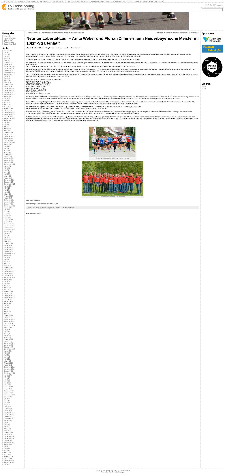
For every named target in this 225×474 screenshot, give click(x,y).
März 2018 (7, 242)
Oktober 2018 (8, 228)
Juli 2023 (7, 122)
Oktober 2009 (8, 440)
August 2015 (8, 303)
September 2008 (9, 462)
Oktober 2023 (8, 116)
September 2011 (9, 395)
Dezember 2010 (9, 413)
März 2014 (7, 337)
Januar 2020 (8, 198)
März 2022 (7, 152)
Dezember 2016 (9, 271)
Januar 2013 (8, 365)
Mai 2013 (7, 357)
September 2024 (9, 94)
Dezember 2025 (9, 67)
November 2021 (9, 160)
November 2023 (9, 114)
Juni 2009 (7, 448)
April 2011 (7, 405)
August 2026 (8, 51)
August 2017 (8, 256)
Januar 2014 (8, 341)
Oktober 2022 (8, 140)
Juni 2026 (7, 55)
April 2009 (7, 452)
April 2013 (7, 359)
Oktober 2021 (8, 162)
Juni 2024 (7, 100)
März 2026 (7, 61)
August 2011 (8, 397)
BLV (204, 86)
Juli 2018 (7, 234)
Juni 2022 (7, 148)
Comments (219, 5)
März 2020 (7, 194)
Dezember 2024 (9, 88)
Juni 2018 (7, 236)
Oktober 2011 (8, 393)
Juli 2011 (7, 399)
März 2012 (7, 385)
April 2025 (7, 81)
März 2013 (7, 361)
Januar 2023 (8, 134)
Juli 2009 (7, 446)
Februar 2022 (8, 154)
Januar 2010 (8, 435)
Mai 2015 (7, 309)
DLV (204, 88)
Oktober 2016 (8, 275)
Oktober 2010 (8, 417)
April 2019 (7, 216)
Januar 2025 (8, 87)
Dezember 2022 (9, 136)
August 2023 (8, 120)
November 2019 (9, 202)
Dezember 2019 (9, 200)
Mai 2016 (7, 285)
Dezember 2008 (9, 460)
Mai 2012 (7, 381)
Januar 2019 (8, 222)
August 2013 (8, 351)
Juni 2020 (7, 190)
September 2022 (9, 142)
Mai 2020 (7, 192)
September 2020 (9, 184)
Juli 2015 (7, 305)
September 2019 (9, 206)
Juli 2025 (7, 77)
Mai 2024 (7, 102)
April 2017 (7, 263)
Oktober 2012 (8, 371)
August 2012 (8, 375)
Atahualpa (120, 472)
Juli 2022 (7, 146)
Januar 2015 (8, 317)
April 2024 (7, 104)
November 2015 (9, 297)
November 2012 (9, 369)
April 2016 (7, 287)
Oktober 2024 (8, 92)
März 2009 (7, 454)
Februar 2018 (8, 244)
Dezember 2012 (9, 367)
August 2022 (8, 144)
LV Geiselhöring (21, 6)
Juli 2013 (7, 353)
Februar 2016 (8, 291)
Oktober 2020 (8, 182)
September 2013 (9, 349)
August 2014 (8, 327)
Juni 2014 (7, 331)
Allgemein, (51, 207)
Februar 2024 (8, 108)
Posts (210, 5)
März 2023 (7, 130)
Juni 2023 (7, 124)
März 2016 (7, 289)
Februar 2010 (8, 433)
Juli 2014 (7, 329)
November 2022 (9, 138)
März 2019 (7, 218)
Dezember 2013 (9, 343)
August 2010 (8, 421)
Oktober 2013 (8, 347)
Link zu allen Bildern (33, 200)
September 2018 (9, 230)
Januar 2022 (8, 156)
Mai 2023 (7, 126)
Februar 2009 (8, 456)
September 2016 (9, 277)
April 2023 (7, 128)
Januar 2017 (8, 269)
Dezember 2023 (9, 112)
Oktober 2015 (8, 299)
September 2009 (9, 442)
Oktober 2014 (8, 323)
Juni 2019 (7, 212)
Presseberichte (9, 42)
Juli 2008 (7, 464)
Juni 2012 (7, 379)
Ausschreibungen (9, 38)
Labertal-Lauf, (60, 207)
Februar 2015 (8, 315)
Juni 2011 (7, 401)
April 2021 (7, 174)
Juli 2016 (7, 281)
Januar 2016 (8, 293)
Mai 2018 (7, 238)
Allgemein (7, 36)
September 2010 (9, 419)
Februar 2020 (8, 196)
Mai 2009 (7, 450)
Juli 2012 (7, 377)
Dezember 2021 (9, 158)
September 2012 (9, 373)
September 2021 (9, 164)
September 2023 (9, 118)
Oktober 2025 (8, 71)
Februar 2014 (8, 339)
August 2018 (8, 232)
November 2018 (9, 226)
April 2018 (7, 240)
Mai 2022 (7, 150)
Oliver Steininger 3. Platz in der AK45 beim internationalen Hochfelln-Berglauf (56, 33)
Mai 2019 (7, 214)
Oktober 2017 (8, 252)
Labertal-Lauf (8, 40)
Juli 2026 (7, 53)
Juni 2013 (7, 355)
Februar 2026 (8, 63)
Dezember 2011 (9, 391)
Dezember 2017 (9, 248)
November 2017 (9, 250)
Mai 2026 (7, 57)
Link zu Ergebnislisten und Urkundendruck (42, 204)
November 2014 (9, 321)
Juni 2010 (7, 425)
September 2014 (9, 325)
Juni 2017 (7, 260)
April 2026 (7, 59)
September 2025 (9, 73)
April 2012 (7, 383)
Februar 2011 (8, 409)
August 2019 (8, 208)
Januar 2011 (8, 411)
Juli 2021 (7, 168)
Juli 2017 (7, 258)
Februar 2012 (8, 387)
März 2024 (7, 106)
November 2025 (9, 69)
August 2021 (8, 166)
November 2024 (9, 90)
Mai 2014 (7, 333)
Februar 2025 (8, 85)
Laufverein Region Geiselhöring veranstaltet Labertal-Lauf (176, 33)
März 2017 (7, 265)
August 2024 (8, 96)
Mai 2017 (7, 262)
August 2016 (8, 279)
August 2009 (8, 444)
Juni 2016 (7, 283)
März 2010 (7, 431)
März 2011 (7, 407)
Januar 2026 (8, 65)
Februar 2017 (8, 267)
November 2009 (9, 438)
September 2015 (9, 301)
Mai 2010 (7, 427)
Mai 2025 (7, 79)
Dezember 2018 (9, 224)
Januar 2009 (8, 458)
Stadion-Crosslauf (10, 44)
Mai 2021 (7, 172)
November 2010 (9, 415)
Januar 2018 (8, 246)
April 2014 (7, 335)
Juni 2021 (7, 170)
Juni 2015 (7, 307)
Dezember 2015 (9, 295)
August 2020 (8, 186)
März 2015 (7, 313)
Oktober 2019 (8, 204)
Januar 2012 (8, 389)
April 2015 (7, 311)
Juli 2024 (7, 98)
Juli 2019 (7, 210)
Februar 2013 (8, 363)
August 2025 (8, 75)
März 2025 (7, 83)
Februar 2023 (8, 132)
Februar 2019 (8, 220)
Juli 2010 (7, 423)
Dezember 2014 (9, 319)
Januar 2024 (8, 110)
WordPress (112, 472)
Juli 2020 (7, 188)
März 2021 (7, 176)
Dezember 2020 (9, 180)
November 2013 (9, 345)
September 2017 (9, 254)
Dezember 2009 (9, 437)
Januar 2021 (8, 178)
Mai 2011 (7, 403)
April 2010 (7, 429)
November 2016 (9, 273)
